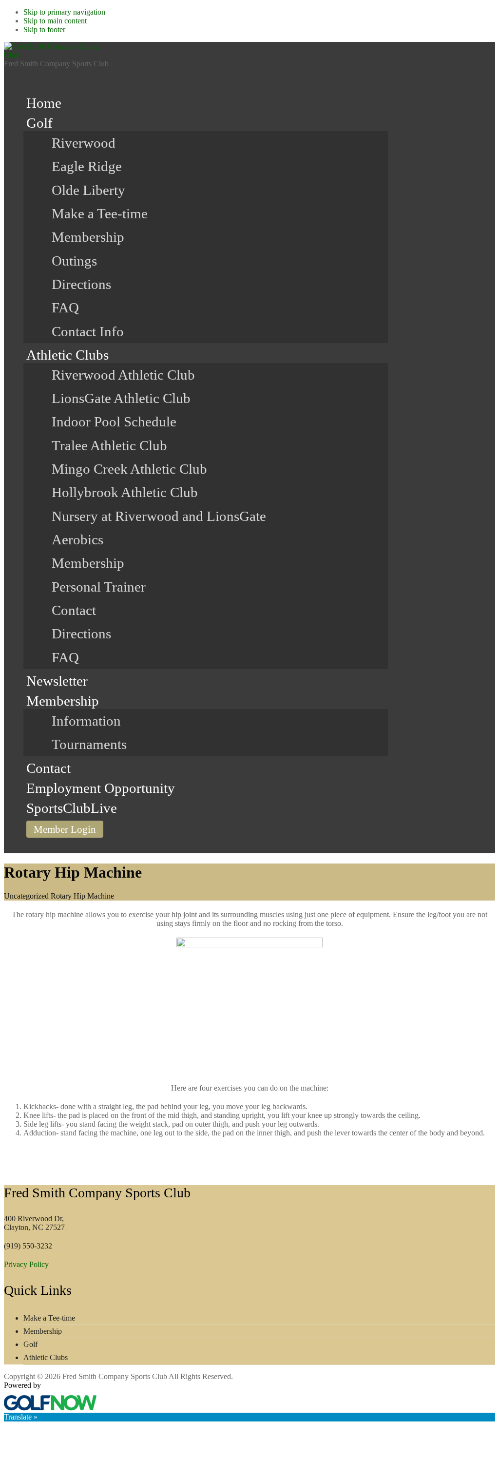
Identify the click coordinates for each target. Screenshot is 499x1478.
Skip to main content (55, 21)
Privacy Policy (26, 1264)
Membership (42, 1331)
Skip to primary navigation (64, 12)
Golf (30, 1344)
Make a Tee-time (49, 1318)
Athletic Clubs (45, 1357)
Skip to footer (44, 29)
